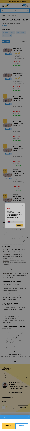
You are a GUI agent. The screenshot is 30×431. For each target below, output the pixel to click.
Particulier (21, 426)
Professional (8, 426)
